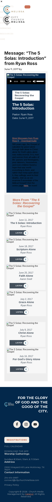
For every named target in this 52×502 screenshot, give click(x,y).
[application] (26, 81)
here (26, 185)
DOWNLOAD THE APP (16, 451)
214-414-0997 (11, 477)
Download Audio (29, 141)
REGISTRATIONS (17, 440)
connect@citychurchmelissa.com (21, 480)
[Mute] (34, 81)
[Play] (10, 81)
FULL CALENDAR (13, 446)
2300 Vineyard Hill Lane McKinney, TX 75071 (24, 468)
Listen (19, 233)
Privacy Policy (11, 485)
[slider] (41, 81)
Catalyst (29, 494)
